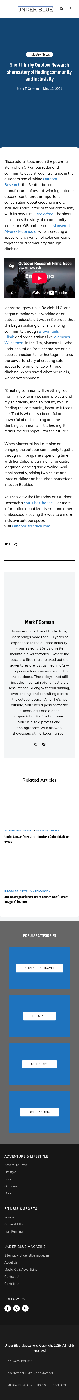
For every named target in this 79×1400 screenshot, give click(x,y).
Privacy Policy (20, 1361)
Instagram (44, 744)
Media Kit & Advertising (20, 1270)
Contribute (11, 1284)
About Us (11, 1262)
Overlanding (40, 890)
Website (35, 744)
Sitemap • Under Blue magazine (27, 1255)
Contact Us (12, 1277)
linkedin (25, 1308)
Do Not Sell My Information (30, 1373)
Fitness (9, 1217)
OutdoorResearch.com (31, 526)
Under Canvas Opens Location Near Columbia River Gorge (37, 839)
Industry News (39, 54)
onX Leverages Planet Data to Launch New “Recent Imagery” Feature (36, 899)
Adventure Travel (19, 830)
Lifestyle (10, 1172)
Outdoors (11, 1186)
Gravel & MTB (14, 1224)
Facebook (7, 1308)
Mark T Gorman (28, 89)
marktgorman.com (51, 733)
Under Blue (57, 631)
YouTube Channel (39, 502)
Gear (7, 1179)
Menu (8, 8)
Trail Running (13, 1231)
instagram (16, 1308)
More (8, 1193)
